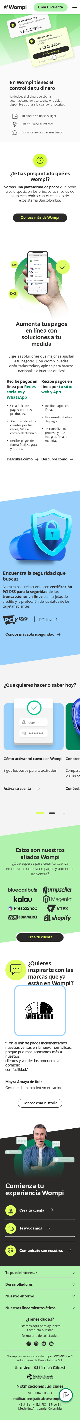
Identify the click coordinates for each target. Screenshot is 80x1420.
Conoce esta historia (39, 1103)
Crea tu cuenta (50, 8)
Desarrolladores (19, 1284)
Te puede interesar (21, 1272)
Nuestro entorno (19, 1296)
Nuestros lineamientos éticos (30, 1307)
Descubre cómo (20, 459)
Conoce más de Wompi (40, 218)
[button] (40, 813)
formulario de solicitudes (40, 1336)
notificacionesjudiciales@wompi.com (40, 1399)
